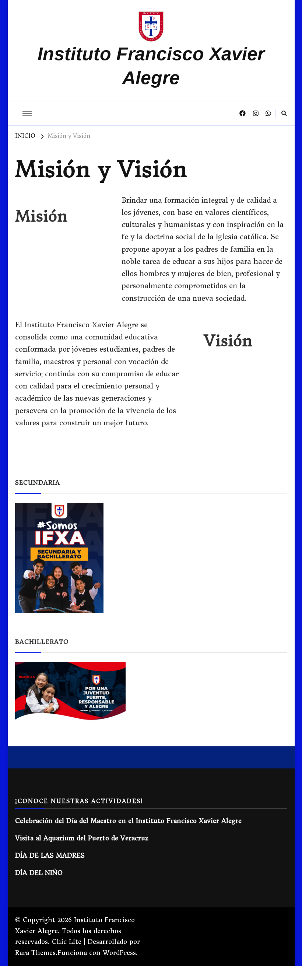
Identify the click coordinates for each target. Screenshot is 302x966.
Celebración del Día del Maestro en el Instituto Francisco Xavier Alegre (128, 821)
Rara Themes (35, 953)
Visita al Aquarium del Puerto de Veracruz (81, 838)
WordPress (119, 953)
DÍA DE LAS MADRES (50, 855)
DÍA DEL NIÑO (39, 873)
